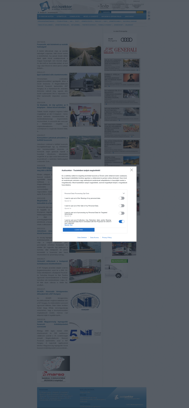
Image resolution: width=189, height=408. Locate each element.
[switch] (121, 198)
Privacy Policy (107, 237)
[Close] (132, 171)
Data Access (94, 237)
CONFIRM (79, 230)
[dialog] (94, 204)
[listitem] (94, 193)
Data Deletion (82, 237)
